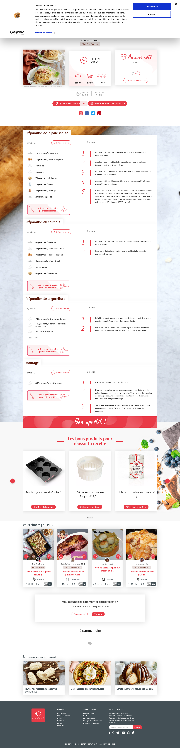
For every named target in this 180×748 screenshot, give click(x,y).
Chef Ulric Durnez (38, 564)
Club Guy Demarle (63, 716)
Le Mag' (60, 718)
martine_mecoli (107, 564)
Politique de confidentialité (92, 721)
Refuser (151, 14)
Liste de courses (62, 143)
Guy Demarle (61, 713)
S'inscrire (98, 614)
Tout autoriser (151, 6)
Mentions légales (89, 718)
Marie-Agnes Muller (142, 564)
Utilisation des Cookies (91, 723)
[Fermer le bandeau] (176, 4)
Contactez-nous (88, 713)
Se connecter (79, 614)
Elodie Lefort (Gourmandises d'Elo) (73, 564)
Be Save (60, 723)
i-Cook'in (60, 726)
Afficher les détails (43, 33)
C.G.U (85, 716)
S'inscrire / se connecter (75, 744)
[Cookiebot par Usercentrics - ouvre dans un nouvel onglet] (17, 33)
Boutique (60, 721)
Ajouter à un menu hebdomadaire (109, 103)
